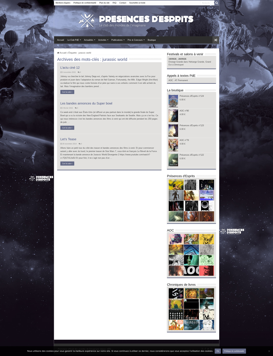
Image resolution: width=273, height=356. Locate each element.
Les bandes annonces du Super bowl (86, 103)
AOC (171, 80)
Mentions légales (63, 3)
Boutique (152, 40)
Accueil (60, 40)
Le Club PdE (73, 40)
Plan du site (104, 3)
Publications (117, 40)
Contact (122, 3)
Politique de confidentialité (84, 3)
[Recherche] (216, 2)
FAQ (114, 3)
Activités (102, 40)
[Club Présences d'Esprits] (136, 20)
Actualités (88, 40)
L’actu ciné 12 (70, 67)
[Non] (269, 351)
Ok (218, 351)
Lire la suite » (67, 92)
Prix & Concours (135, 40)
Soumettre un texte (137, 3)
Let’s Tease (68, 139)
